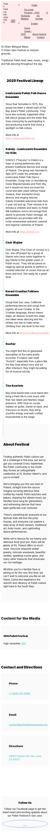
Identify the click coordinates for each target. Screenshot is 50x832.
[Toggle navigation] (14, 21)
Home (27, 28)
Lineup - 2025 (26, 33)
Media (27, 37)
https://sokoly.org (29, 231)
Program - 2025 (31, 12)
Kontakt (39, 18)
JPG (23, 643)
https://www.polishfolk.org (20, 138)
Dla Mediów (30, 17)
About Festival (39, 34)
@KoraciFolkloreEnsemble (34, 332)
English (34, 23)
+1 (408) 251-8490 (19, 693)
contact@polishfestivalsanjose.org (28, 724)
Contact (40, 37)
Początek (28, 9)
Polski (34, 5)
